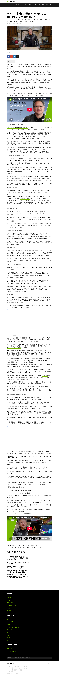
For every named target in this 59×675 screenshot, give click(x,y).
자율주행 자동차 (26, 5)
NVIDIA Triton (27, 382)
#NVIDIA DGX (13, 547)
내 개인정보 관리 (21, 666)
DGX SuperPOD (11, 224)
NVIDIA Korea (17, 23)
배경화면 (9, 611)
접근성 (15, 670)
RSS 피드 (9, 632)
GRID (8, 600)
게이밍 (35, 5)
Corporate (14, 545)
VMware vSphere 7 (17, 238)
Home (10, 5)
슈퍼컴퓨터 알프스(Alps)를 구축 (30, 149)
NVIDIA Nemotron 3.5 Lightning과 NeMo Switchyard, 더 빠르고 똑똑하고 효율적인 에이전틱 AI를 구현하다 (17, 576)
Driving (36, 545)
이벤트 (8, 619)
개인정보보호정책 (11, 666)
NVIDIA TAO (45, 375)
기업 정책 (21, 670)
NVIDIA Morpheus (27, 358)
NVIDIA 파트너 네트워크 (13, 627)
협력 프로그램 (10, 622)
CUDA (8, 608)
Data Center (21, 545)
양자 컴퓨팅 (10, 350)
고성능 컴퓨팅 (10, 603)
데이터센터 (17, 5)
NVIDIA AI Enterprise (44, 235)
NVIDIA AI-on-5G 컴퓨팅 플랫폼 (30, 250)
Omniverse (37, 547)
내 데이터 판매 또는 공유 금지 (21, 668)
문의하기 (9, 637)
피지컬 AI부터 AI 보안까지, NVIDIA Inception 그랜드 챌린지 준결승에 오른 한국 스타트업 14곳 (17, 558)
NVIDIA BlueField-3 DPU (22, 158)
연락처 (11, 671)
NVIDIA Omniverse (16, 89)
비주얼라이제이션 (11, 605)
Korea (50, 664)
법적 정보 (9, 648)
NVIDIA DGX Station (30, 211)
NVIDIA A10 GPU (12, 243)
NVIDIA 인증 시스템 (19, 235)
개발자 (8, 624)
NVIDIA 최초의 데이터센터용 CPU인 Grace (17, 127)
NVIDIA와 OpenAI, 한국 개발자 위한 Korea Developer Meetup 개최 (16, 567)
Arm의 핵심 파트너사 (25, 198)
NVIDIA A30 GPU (44, 243)
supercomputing (45, 547)
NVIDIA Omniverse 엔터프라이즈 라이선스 (21, 286)
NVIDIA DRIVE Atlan (12, 453)
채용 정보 (9, 630)
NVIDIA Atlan (38, 93)
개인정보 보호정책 (11, 651)
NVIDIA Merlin (12, 371)
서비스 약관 (10, 670)
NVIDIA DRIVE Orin (38, 417)
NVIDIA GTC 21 (34, 72)
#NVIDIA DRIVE (22, 547)
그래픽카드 (9, 597)
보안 (8, 640)
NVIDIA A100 (30, 547)
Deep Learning (30, 545)
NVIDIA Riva (23, 365)
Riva (45, 365)
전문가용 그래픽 (43, 5)
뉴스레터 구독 (10, 635)
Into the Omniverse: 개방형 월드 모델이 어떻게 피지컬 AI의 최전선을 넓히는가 (17, 571)
